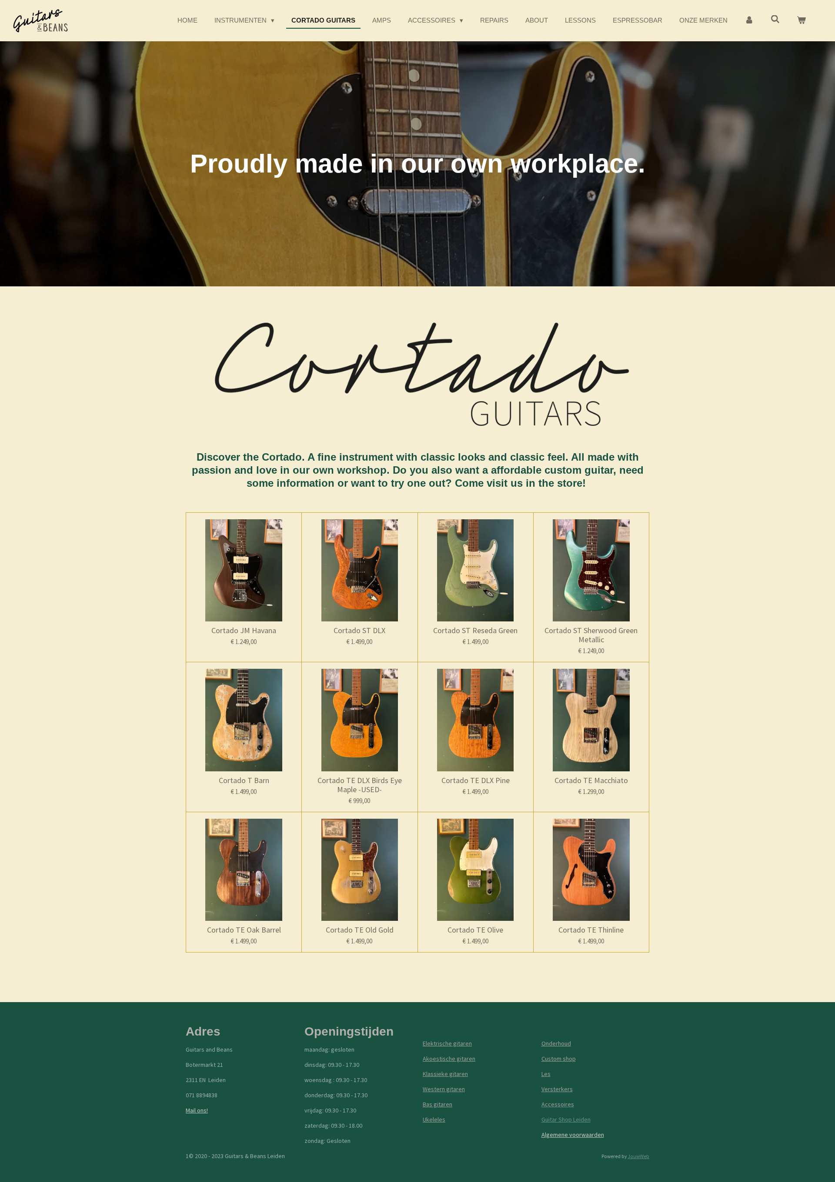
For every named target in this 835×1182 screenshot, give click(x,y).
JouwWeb (638, 1156)
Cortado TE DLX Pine (475, 780)
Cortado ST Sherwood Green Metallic (591, 635)
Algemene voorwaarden (572, 1135)
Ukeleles (434, 1119)
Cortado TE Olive (475, 929)
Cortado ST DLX (359, 630)
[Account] (749, 20)
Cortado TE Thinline (591, 929)
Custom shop (558, 1058)
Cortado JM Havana (243, 630)
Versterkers (557, 1089)
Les (546, 1074)
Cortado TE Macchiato (591, 780)
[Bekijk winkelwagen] (801, 20)
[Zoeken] (775, 19)
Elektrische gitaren (447, 1043)
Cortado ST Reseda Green (475, 630)
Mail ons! (197, 1110)
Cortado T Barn (244, 780)
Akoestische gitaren (449, 1058)
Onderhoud (556, 1043)
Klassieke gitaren (445, 1074)
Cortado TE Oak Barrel (244, 929)
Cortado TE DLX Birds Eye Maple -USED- (359, 785)
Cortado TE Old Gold (360, 929)
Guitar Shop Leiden (566, 1119)
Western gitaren (444, 1089)
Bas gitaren (437, 1104)
